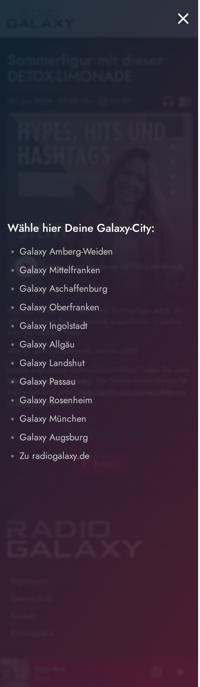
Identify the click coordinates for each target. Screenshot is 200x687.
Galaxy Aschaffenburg (63, 288)
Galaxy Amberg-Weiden (66, 251)
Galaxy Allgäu (47, 344)
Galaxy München (53, 418)
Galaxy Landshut (52, 363)
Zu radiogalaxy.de (54, 456)
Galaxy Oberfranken (60, 307)
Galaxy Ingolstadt (53, 326)
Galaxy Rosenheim (56, 400)
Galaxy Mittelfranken (60, 270)
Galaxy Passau (48, 381)
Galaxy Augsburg (54, 437)
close (183, 18)
